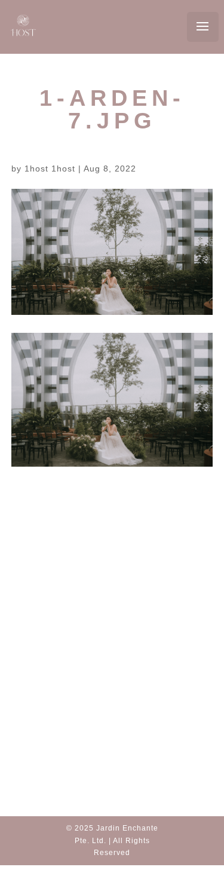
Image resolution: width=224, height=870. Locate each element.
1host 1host (49, 168)
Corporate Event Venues (119, 690)
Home (112, 605)
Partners (114, 635)
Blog (112, 620)
